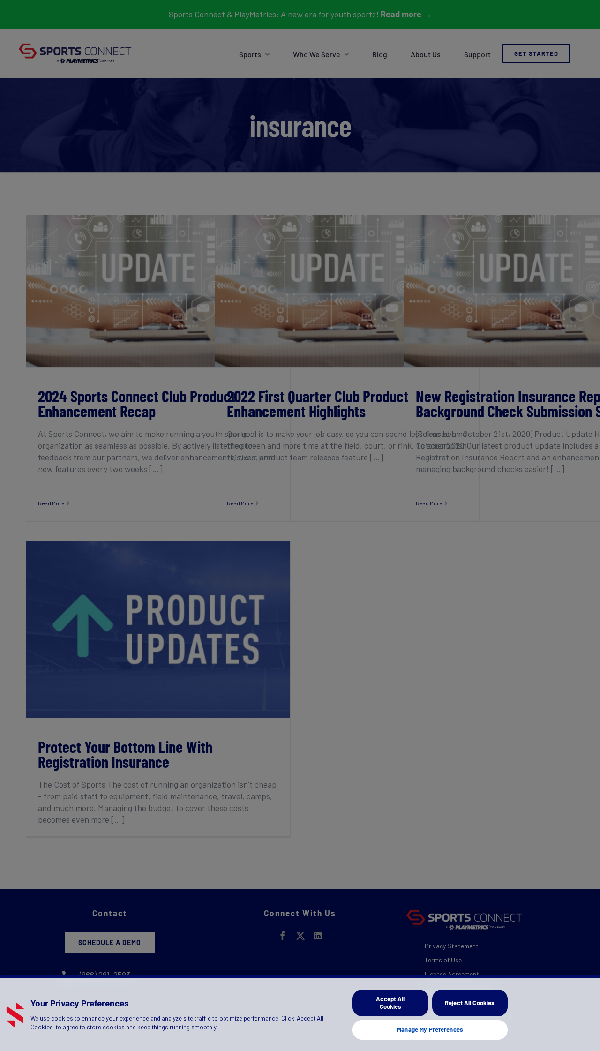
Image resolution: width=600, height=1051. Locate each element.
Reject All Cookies (470, 1002)
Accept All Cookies (390, 1002)
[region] (300, 1013)
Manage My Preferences (430, 1029)
